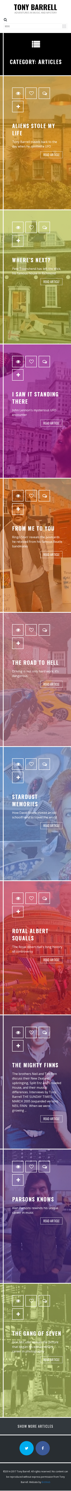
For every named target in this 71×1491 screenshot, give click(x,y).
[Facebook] (43, 1448)
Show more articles (35, 1426)
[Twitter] (27, 1448)
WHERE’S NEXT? (31, 260)
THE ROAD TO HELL (35, 662)
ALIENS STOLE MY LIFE (33, 129)
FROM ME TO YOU (33, 528)
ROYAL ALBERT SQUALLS (30, 934)
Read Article (51, 154)
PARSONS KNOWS (33, 1199)
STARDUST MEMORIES (25, 800)
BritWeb (46, 1482)
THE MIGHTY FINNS (35, 1065)
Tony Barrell (35, 7)
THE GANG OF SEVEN (36, 1333)
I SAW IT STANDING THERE (35, 397)
